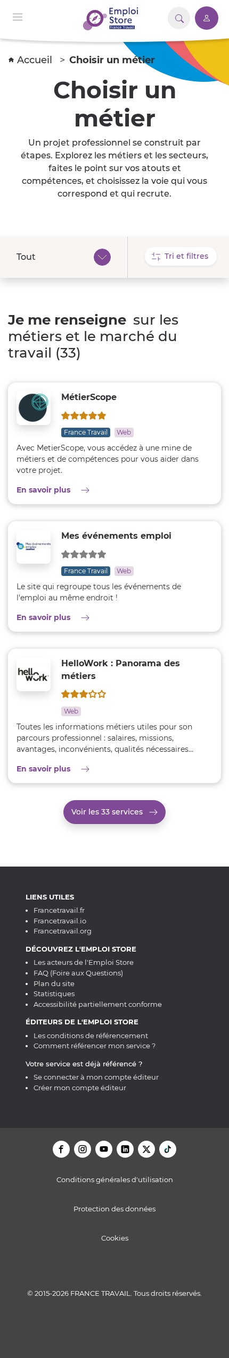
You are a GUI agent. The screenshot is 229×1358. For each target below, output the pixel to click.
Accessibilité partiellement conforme (98, 1004)
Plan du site (54, 983)
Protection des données (114, 1208)
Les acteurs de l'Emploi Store (84, 962)
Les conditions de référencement (91, 1035)
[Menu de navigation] (18, 16)
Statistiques (54, 993)
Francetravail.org (63, 931)
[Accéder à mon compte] (206, 18)
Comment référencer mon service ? (95, 1045)
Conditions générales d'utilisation (114, 1179)
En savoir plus (77, 490)
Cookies (114, 1238)
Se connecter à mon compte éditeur (96, 1077)
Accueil (36, 60)
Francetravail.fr (59, 910)
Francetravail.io (60, 920)
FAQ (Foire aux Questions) (78, 973)
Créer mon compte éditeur (80, 1087)
